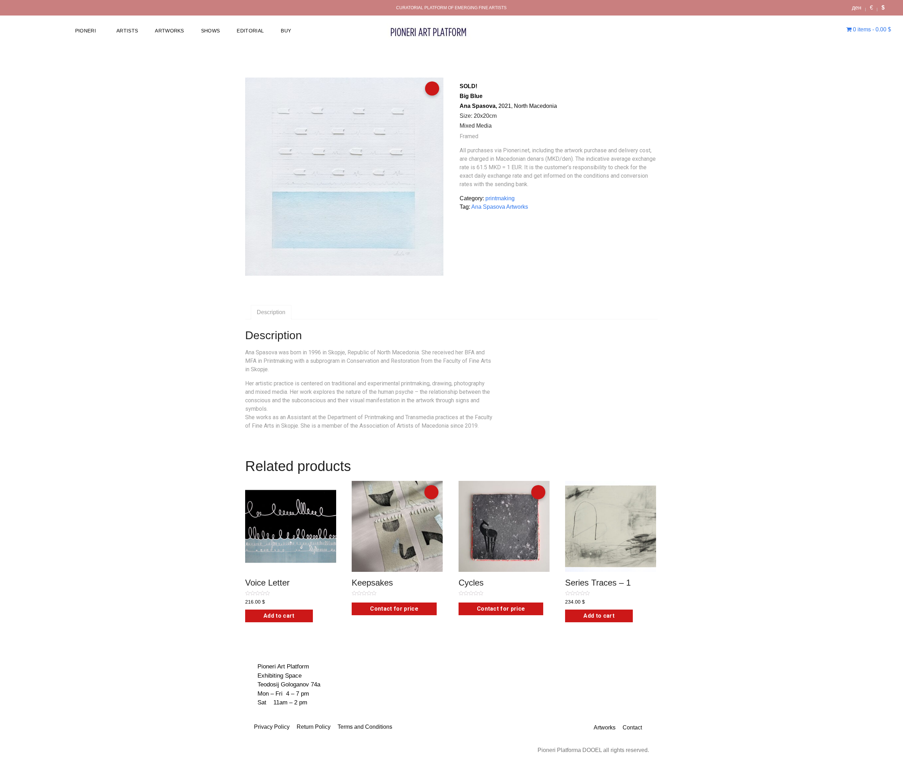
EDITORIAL (250, 30)
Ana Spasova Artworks (499, 207)
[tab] (271, 312)
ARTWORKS (169, 30)
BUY (286, 30)
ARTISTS (127, 30)
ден (856, 8)
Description (271, 312)
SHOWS (210, 30)
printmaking (500, 198)
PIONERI (85, 30)
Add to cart (279, 615)
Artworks (605, 728)
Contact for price (394, 608)
